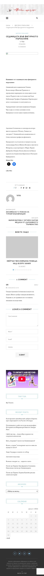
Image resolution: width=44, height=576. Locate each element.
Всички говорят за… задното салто (18, 461)
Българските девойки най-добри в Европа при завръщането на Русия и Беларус (21, 420)
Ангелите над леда (13, 457)
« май (8, 538)
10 (30, 269)
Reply (36, 285)
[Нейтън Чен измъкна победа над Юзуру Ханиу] (22, 247)
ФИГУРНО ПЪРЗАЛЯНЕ (22, 25)
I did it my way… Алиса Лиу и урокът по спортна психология (19, 435)
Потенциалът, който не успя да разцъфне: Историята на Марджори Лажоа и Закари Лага (21, 427)
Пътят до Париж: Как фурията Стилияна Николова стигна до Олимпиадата (20, 467)
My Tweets (9, 403)
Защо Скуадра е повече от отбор (17, 452)
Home (8, 25)
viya (22, 41)
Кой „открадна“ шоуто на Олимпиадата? (20, 441)
